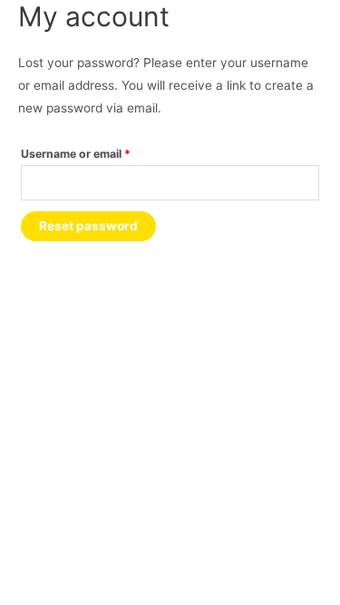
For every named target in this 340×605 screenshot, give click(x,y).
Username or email (100, 153)
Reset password (88, 226)
